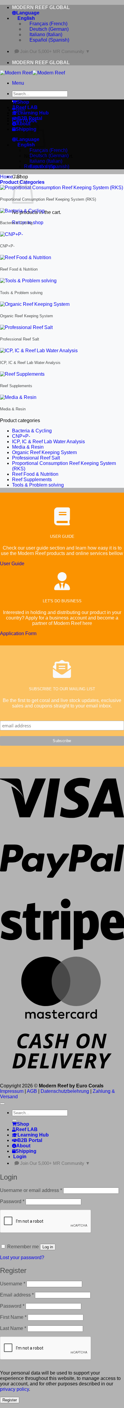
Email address (17, 1294)
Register (9, 1400)
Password (12, 1201)
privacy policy (14, 1389)
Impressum (11, 1091)
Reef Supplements (32, 479)
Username (12, 1283)
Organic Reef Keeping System (44, 452)
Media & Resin (28, 447)
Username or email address (31, 1190)
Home (6, 176)
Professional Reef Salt (36, 457)
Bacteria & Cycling (32, 430)
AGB (32, 1091)
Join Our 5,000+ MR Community (55, 51)
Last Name (13, 1328)
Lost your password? (22, 1257)
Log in (47, 1247)
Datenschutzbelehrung (65, 1091)
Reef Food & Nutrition (35, 474)
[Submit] (14, 1120)
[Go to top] (2, 1104)
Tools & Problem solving (38, 485)
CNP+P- (21, 436)
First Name (13, 1317)
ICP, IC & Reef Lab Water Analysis (48, 441)
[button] (18, 83)
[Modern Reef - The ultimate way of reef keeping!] (32, 72)
